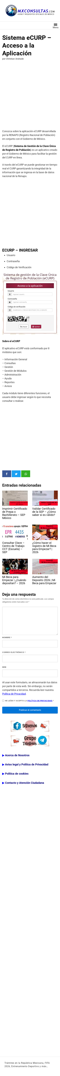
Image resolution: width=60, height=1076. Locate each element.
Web (4, 667)
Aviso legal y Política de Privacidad (26, 764)
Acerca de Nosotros (17, 755)
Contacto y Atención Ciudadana (24, 782)
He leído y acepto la (29, 701)
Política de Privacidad (14, 693)
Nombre (7, 637)
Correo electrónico (14, 652)
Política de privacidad (40, 701)
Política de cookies (16, 773)
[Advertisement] (30, 95)
